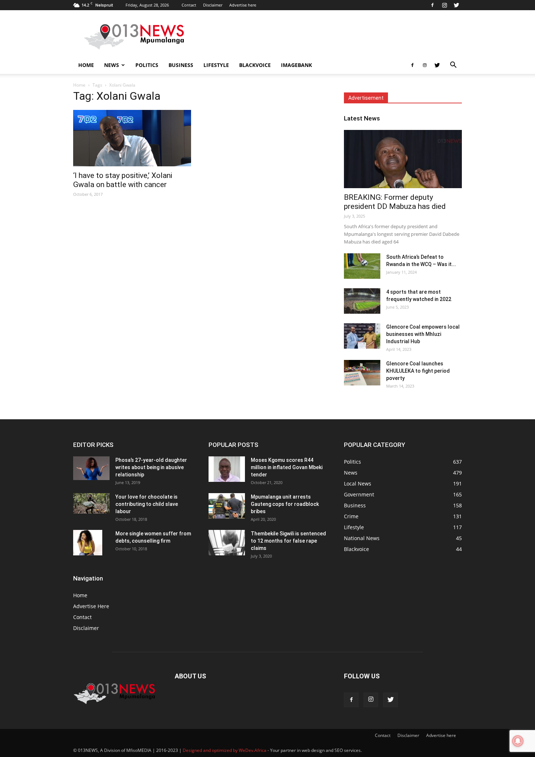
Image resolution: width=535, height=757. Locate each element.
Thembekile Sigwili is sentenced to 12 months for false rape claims (288, 541)
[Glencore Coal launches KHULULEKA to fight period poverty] (362, 372)
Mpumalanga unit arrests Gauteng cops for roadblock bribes (285, 504)
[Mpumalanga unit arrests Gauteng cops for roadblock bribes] (227, 506)
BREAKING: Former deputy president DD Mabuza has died (395, 202)
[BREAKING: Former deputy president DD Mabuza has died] (403, 159)
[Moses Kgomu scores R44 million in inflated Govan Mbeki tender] (227, 469)
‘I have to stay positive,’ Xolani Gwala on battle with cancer (122, 180)
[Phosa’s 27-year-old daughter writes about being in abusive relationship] (91, 468)
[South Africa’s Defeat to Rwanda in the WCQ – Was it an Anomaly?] (362, 266)
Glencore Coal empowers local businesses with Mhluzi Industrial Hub (423, 334)
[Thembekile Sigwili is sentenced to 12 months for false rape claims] (227, 542)
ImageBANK (296, 65)
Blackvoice (255, 65)
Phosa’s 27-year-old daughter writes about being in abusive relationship (151, 467)
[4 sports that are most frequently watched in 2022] (362, 301)
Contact (189, 5)
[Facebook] (432, 5)
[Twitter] (456, 5)
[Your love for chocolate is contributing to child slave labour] (91, 503)
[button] (453, 65)
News (111, 65)
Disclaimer (212, 5)
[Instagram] (444, 5)
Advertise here (242, 5)
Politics (146, 65)
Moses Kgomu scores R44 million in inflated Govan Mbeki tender (286, 467)
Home (86, 65)
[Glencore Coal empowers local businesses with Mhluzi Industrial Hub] (362, 336)
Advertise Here (91, 606)
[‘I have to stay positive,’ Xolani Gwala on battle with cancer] (132, 138)
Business (181, 65)
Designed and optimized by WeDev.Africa (224, 750)
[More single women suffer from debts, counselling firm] (87, 542)
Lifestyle (216, 65)
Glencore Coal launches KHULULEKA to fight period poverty (418, 371)
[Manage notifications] (518, 741)
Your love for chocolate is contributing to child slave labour (146, 504)
